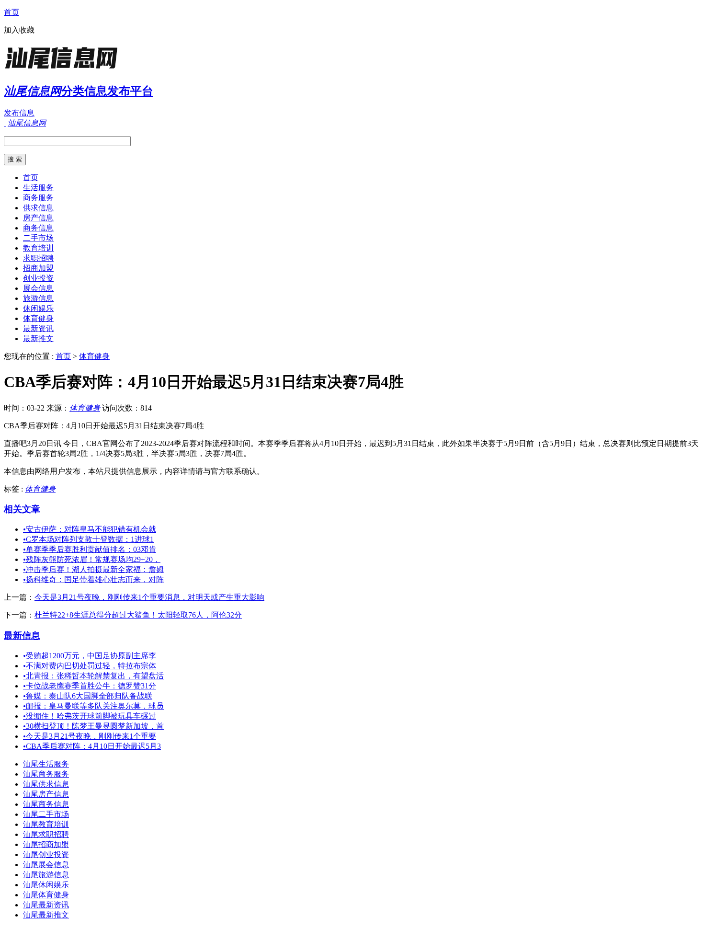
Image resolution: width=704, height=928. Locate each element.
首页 (11, 12)
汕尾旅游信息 (46, 875)
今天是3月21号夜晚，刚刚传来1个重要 (89, 736)
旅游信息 (38, 298)
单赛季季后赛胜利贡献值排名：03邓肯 (89, 549)
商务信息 (38, 228)
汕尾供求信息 (46, 784)
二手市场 (38, 238)
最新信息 (22, 635)
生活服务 (38, 187)
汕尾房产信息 (46, 794)
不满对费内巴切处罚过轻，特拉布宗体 (89, 666)
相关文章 (22, 509)
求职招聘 (38, 258)
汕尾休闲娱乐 (46, 885)
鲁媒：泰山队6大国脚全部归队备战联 (87, 696)
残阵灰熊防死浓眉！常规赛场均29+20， (91, 559)
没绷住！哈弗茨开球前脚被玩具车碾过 (89, 716)
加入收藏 (19, 30)
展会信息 (38, 288)
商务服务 (38, 198)
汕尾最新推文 (46, 915)
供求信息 (38, 208)
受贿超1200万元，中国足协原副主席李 (89, 656)
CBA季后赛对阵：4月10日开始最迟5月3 (92, 746)
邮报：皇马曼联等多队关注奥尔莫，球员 (93, 706)
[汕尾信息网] (64, 69)
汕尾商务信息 (46, 804)
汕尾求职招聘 (46, 834)
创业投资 (38, 278)
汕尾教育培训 (46, 824)
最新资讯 (38, 328)
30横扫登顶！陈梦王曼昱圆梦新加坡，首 (93, 726)
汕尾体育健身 (46, 895)
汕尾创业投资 (46, 854)
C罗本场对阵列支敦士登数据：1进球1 (88, 539)
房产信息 (38, 218)
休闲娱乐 (38, 308)
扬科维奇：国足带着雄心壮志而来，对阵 (93, 579)
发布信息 (19, 113)
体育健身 (38, 318)
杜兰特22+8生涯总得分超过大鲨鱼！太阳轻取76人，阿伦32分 (138, 615)
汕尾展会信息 (46, 864)
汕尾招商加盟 (46, 844)
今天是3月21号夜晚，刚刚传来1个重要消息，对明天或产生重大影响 (149, 597)
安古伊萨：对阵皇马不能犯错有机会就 (89, 529)
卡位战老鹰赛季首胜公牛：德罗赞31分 (89, 686)
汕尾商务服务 (46, 774)
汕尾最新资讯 (46, 905)
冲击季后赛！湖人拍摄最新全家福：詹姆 (93, 569)
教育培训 (38, 248)
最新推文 (38, 338)
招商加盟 (38, 268)
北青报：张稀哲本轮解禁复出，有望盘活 (93, 676)
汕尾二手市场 (46, 814)
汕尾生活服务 (46, 764)
